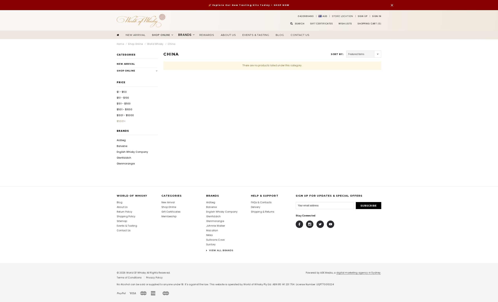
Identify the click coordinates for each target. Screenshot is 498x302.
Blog (280, 34)
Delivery (255, 207)
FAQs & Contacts (261, 202)
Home (120, 44)
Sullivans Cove (215, 239)
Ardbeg (121, 140)
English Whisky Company (132, 152)
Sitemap (122, 221)
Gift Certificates (171, 211)
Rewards (206, 34)
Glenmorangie (126, 163)
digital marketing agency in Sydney (358, 272)
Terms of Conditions (129, 277)
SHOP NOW (282, 5)
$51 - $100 (123, 97)
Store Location (342, 16)
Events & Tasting (255, 34)
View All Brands (220, 250)
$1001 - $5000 (125, 115)
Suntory (211, 244)
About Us (122, 207)
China (171, 44)
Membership (168, 216)
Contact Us (300, 34)
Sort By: (337, 54)
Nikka (209, 235)
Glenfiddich (124, 157)
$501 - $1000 (124, 109)
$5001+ (121, 121)
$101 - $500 (124, 103)
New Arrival (135, 34)
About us (228, 34)
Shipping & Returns (262, 211)
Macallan (212, 230)
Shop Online (135, 44)
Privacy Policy (154, 277)
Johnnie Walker (215, 225)
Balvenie (122, 146)
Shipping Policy (126, 216)
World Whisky (155, 44)
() (369, 23)
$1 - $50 (122, 92)
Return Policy (124, 211)
